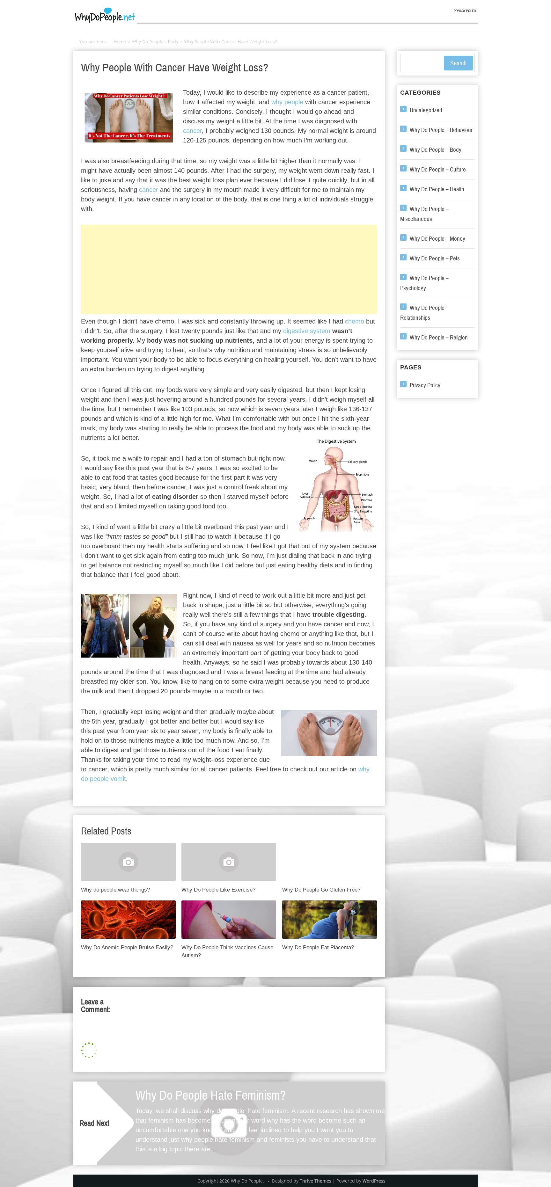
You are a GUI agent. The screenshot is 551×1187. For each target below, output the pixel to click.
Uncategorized (426, 110)
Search (458, 63)
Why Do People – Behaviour (441, 130)
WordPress (374, 1181)
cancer (192, 130)
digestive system (306, 330)
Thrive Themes (315, 1181)
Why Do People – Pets (435, 258)
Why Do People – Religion (439, 337)
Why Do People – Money (437, 238)
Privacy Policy (465, 11)
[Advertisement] (229, 269)
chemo (354, 321)
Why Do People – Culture (438, 169)
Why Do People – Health (437, 189)
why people (287, 102)
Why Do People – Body (435, 149)
